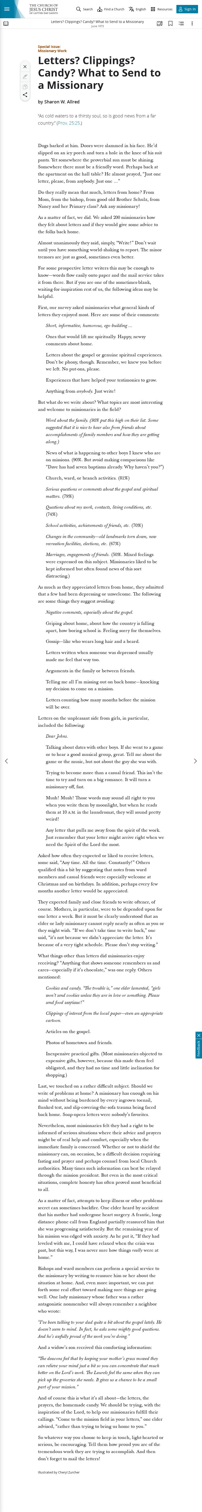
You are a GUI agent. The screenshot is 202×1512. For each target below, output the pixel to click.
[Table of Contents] (6, 23)
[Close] (25, 67)
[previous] (7, 761)
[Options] (192, 23)
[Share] (25, 95)
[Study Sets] (160, 23)
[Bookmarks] (170, 23)
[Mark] (25, 77)
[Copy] (25, 87)
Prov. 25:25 (69, 123)
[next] (195, 761)
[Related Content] (181, 23)
